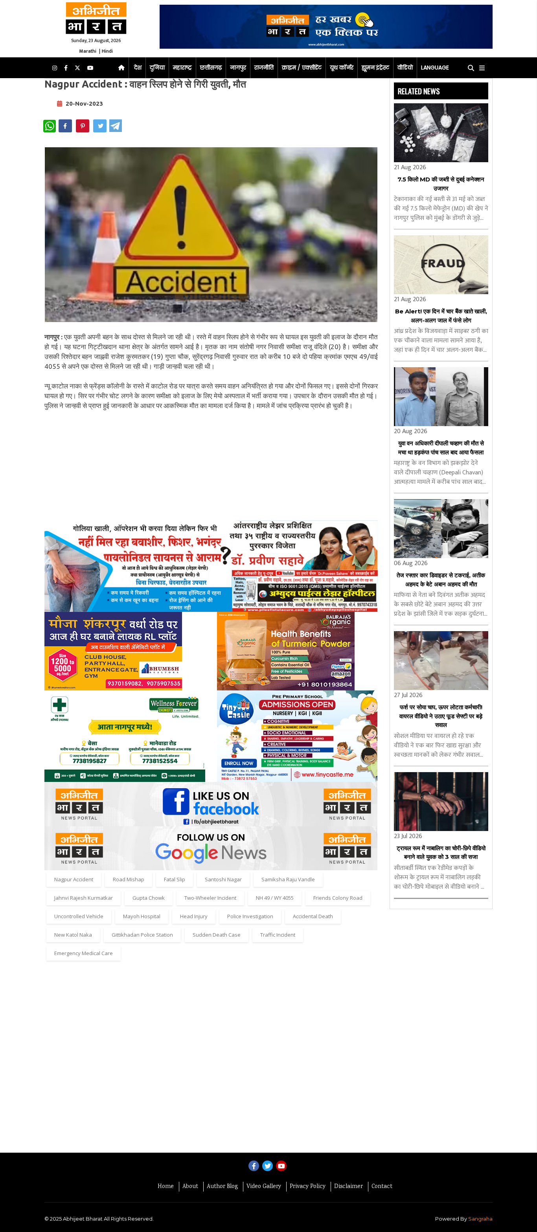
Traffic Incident (277, 934)
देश (138, 67)
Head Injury (194, 916)
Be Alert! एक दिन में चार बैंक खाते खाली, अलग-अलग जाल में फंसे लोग (441, 316)
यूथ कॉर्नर (341, 67)
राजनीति (264, 67)
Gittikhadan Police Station (142, 934)
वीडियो (405, 67)
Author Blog (222, 1187)
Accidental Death (313, 916)
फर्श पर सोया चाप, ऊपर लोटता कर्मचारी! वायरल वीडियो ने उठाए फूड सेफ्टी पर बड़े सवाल (440, 716)
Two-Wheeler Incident (210, 897)
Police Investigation (250, 916)
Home (166, 1187)
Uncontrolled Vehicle (78, 916)
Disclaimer (348, 1187)
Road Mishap (128, 879)
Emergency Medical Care (83, 953)
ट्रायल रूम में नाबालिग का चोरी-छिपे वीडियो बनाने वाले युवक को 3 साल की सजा (441, 852)
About (190, 1187)
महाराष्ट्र (182, 67)
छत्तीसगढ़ (211, 67)
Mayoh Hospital (141, 916)
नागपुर (238, 67)
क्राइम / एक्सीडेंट (302, 67)
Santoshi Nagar (223, 879)
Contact (381, 1187)
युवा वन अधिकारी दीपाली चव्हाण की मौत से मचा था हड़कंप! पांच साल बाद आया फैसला (441, 447)
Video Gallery (263, 1187)
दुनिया (157, 67)
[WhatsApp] (49, 126)
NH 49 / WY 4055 (275, 897)
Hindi (107, 51)
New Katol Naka (73, 934)
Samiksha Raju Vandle (288, 879)
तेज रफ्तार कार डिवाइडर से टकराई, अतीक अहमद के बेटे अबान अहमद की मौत (441, 579)
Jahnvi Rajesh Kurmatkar (83, 897)
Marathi (87, 51)
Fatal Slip (174, 879)
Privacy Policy (308, 1187)
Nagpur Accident (73, 879)
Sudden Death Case (217, 934)
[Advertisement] (211, 465)
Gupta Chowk (148, 897)
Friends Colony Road (337, 897)
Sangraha (480, 1219)
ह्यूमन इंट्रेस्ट (375, 67)
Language (435, 67)
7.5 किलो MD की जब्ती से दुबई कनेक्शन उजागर (440, 184)
